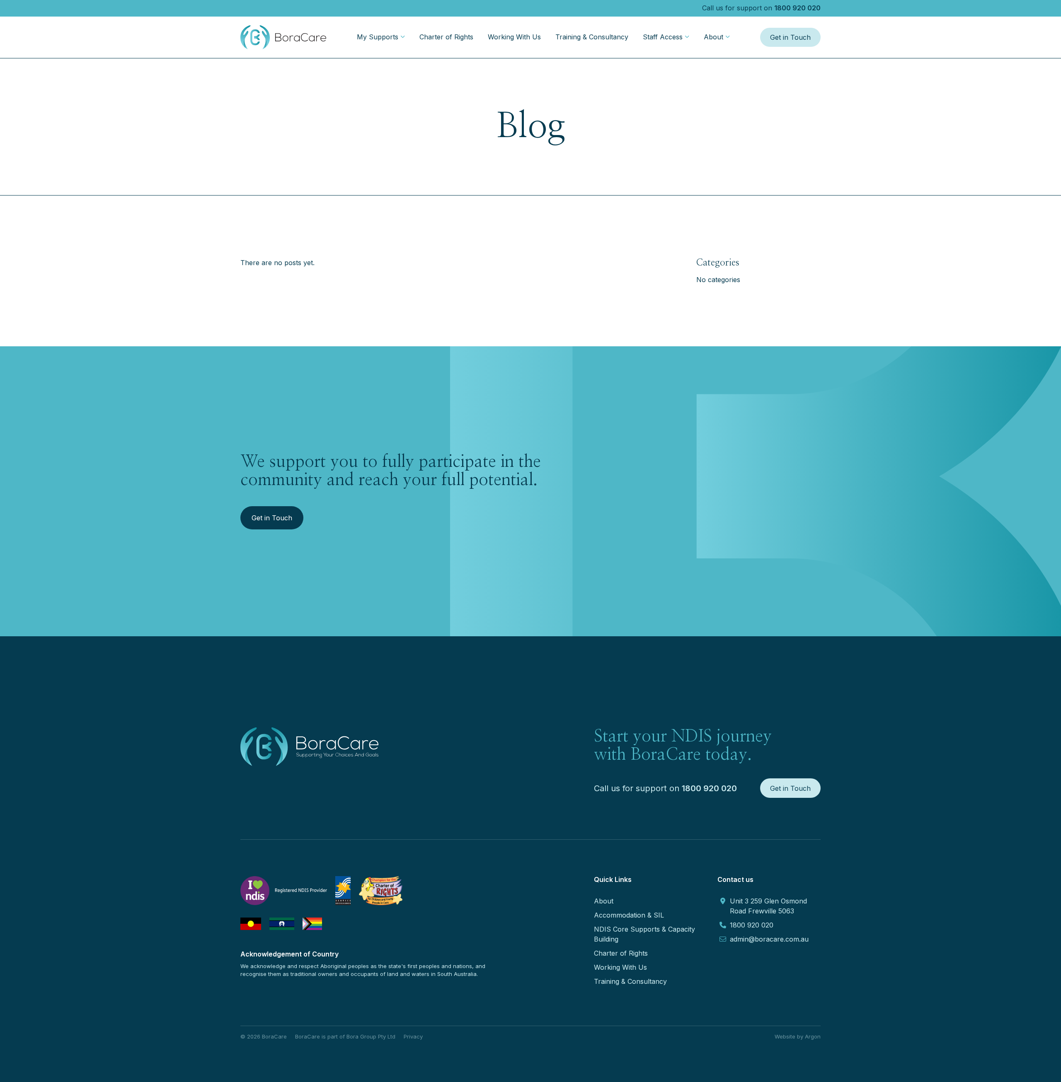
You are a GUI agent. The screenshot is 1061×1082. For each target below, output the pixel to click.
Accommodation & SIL (629, 915)
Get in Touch (790, 37)
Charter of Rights (446, 37)
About (713, 37)
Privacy (413, 1036)
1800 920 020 (797, 8)
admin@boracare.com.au (769, 939)
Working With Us (514, 37)
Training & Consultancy (591, 37)
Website (785, 1036)
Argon (813, 1036)
